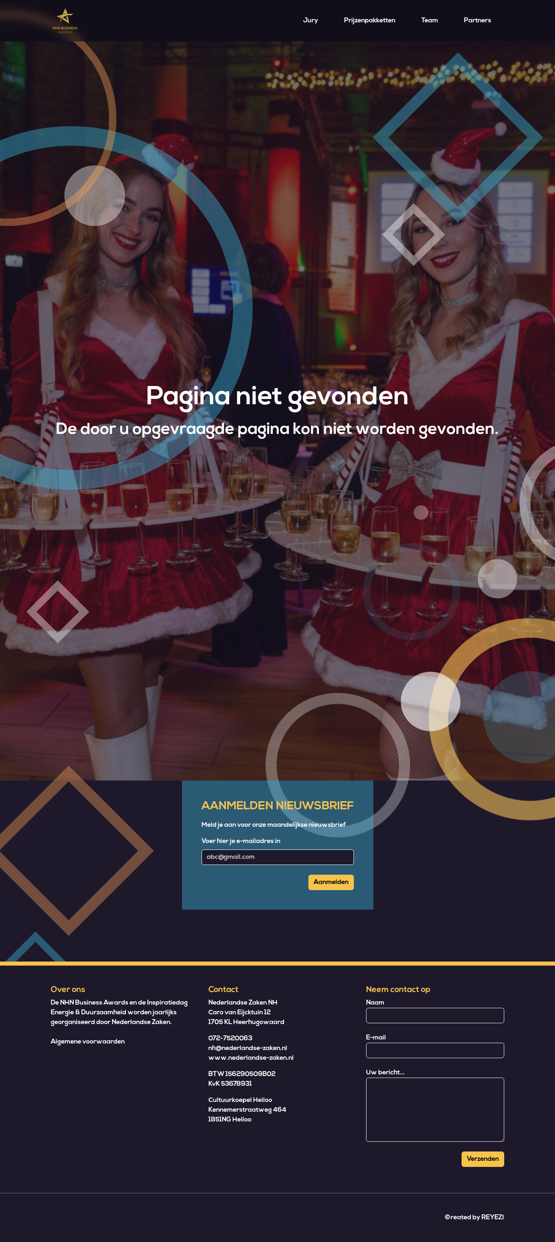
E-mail (376, 1038)
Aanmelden (331, 882)
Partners (477, 20)
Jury (310, 20)
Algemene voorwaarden (88, 1042)
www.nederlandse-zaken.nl (251, 1058)
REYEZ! (492, 1217)
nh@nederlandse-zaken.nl (247, 1048)
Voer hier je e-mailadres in (241, 841)
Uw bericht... (385, 1073)
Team (429, 20)
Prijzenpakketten (369, 20)
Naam (375, 1003)
